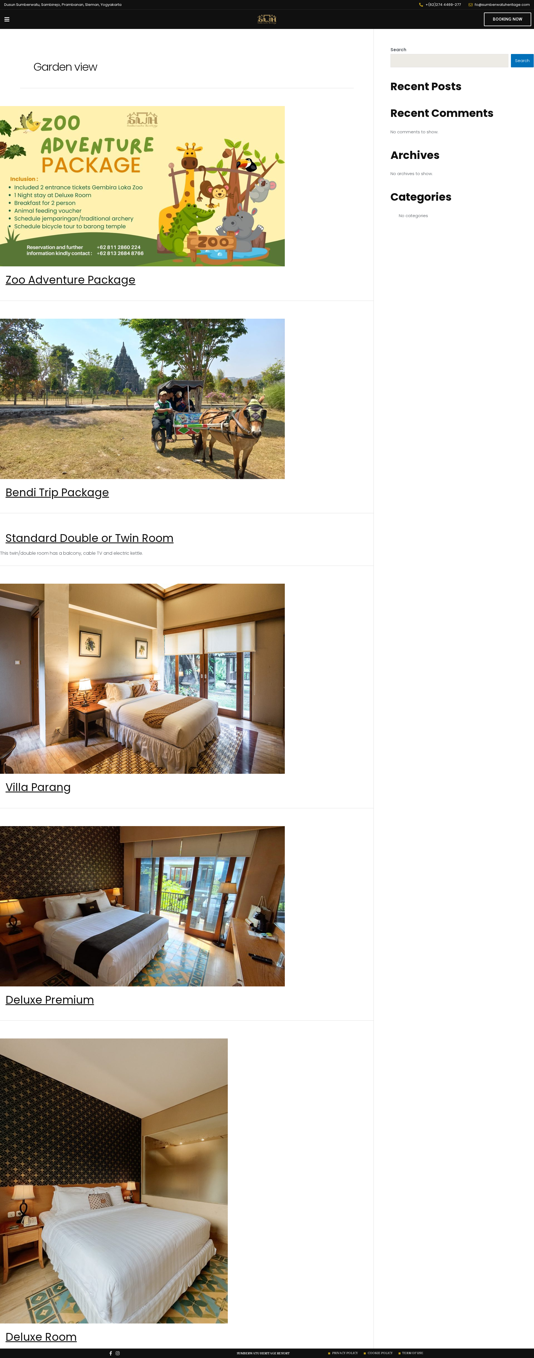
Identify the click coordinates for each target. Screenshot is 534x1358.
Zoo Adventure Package (70, 280)
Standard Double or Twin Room (90, 538)
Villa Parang (38, 787)
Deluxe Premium (50, 1000)
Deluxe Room (41, 1337)
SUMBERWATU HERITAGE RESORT (263, 1353)
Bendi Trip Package (57, 492)
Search (398, 50)
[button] (507, 19)
